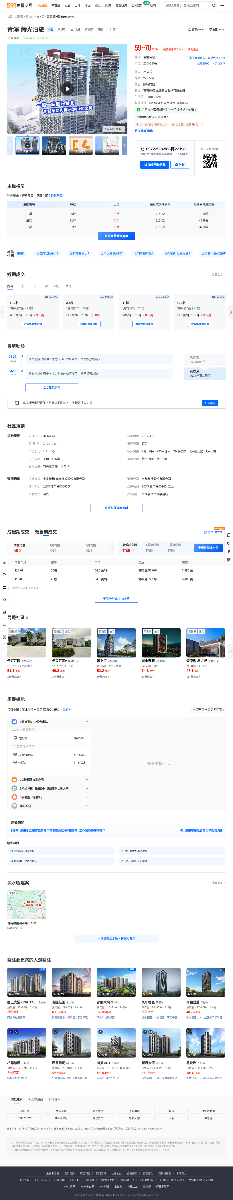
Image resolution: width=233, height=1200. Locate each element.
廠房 (108, 5)
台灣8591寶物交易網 (172, 1180)
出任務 (118, 1186)
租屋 (67, 5)
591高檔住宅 (127, 1180)
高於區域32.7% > (173, 49)
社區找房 (121, 5)
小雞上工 (132, 1186)
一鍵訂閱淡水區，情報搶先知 (116, 938)
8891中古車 (87, 1186)
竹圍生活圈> (155, 96)
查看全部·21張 (113, 129)
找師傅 (147, 1186)
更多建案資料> (144, 130)
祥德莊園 (24, 1110)
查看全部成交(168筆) (116, 598)
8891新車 (69, 1186)
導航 (65, 709)
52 (148, 676)
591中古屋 (41, 1180)
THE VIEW (24, 1118)
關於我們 (69, 1173)
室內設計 (137, 5)
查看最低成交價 (208, 547)
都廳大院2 (135, 1118)
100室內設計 (147, 1180)
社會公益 (116, 1173)
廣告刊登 (85, 1173)
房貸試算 (220, 63)
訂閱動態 (210, 403)
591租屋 (25, 1180)
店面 (88, 5)
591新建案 (59, 1180)
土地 (77, 5)
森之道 (208, 1118)
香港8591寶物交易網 (201, 1180)
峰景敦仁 (98, 1118)
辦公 (98, 5)
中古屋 (55, 5)
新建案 (42, 5)
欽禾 (171, 1110)
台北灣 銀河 (208, 1110)
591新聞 (89, 1180)
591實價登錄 (107, 1180)
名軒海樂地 (61, 1118)
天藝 (171, 1118)
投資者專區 (52, 1173)
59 (103, 676)
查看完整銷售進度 (116, 236)
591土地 (75, 1180)
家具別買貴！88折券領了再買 (209, 57)
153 (193, 676)
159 (14, 676)
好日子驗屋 (162, 1186)
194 (59, 676)
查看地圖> (182, 103)
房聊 (182, 164)
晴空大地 (98, 1110)
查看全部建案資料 (116, 508)
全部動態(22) (51, 387)
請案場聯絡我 (156, 164)
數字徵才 (182, 1173)
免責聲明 (132, 1173)
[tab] (10, 286)
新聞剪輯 (101, 1173)
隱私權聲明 (164, 1173)
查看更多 (217, 882)
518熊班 (104, 1186)
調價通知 (204, 63)
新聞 (153, 5)
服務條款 (148, 1173)
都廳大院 (135, 1110)
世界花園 (61, 1110)
